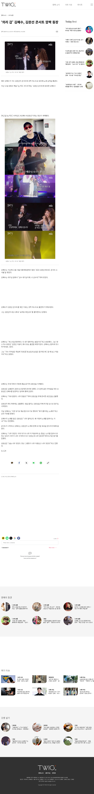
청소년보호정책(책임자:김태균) (57, 777)
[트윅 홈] (8, 5)
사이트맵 (66, 777)
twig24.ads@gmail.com (49, 781)
